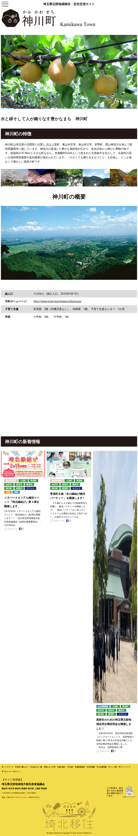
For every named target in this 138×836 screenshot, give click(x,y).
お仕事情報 (102, 767)
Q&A (71, 767)
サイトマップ (125, 767)
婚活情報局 (80, 767)
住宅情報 (91, 767)
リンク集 (113, 767)
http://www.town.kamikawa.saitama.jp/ (57, 301)
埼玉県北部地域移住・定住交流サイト (69, 4)
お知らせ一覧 (37, 767)
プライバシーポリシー (11, 771)
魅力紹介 (62, 767)
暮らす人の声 (50, 767)
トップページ (8, 767)
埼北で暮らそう (23, 767)
